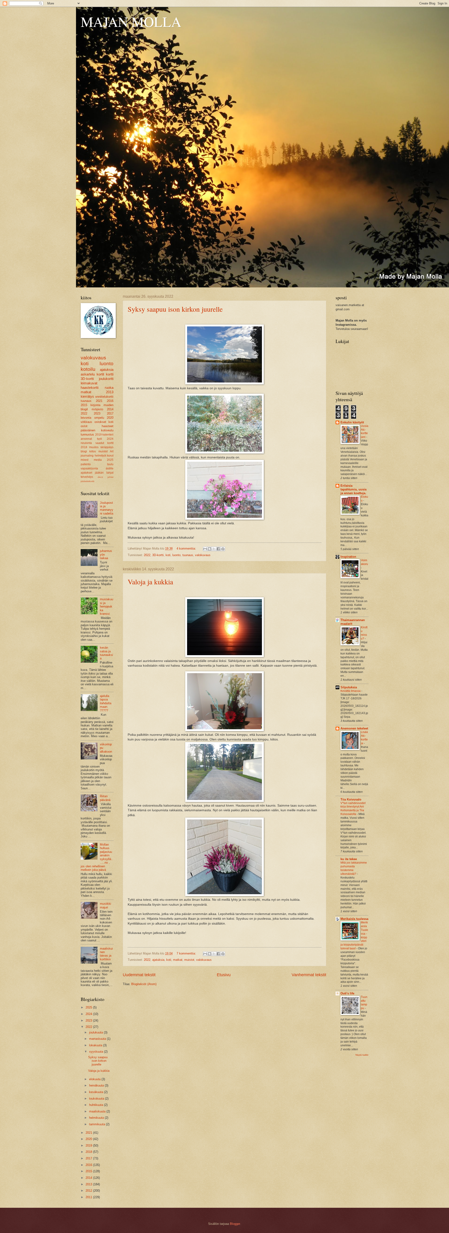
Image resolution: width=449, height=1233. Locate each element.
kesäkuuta (96, 1092)
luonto (176, 555)
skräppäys (106, 447)
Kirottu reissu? (364, 633)
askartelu (88, 374)
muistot (189, 959)
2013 (109, 392)
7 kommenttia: (187, 953)
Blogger (235, 1224)
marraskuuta (98, 1038)
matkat (177, 959)
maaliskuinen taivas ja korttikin (106, 954)
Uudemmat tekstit (139, 974)
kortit (100, 374)
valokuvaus (202, 555)
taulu (110, 464)
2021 (99, 401)
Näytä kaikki (361, 1055)
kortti (109, 374)
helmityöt (100, 455)
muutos (93, 447)
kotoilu (88, 369)
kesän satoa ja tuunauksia (106, 653)
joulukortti (106, 379)
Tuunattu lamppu (364, 1002)
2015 (84, 405)
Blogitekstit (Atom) (143, 984)
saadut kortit (104, 443)
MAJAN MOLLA (131, 21)
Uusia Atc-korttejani (364, 431)
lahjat (109, 472)
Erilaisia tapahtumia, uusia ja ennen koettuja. (353, 489)
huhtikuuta (96, 1105)
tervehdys (87, 476)
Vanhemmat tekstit (309, 974)
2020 (110, 417)
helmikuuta (97, 1117)
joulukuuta (96, 1032)
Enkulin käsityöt (352, 422)
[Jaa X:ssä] (214, 549)
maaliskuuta (97, 1111)
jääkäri (99, 472)
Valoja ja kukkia (150, 581)
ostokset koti (103, 422)
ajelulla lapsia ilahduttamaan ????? (105, 703)
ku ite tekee (348, 859)
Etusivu (224, 974)
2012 (89, 1190)
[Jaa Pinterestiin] (223, 549)
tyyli (99, 438)
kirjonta (95, 405)
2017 (110, 413)
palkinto (86, 464)
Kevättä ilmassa (350, 691)
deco (100, 477)
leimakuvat (89, 383)
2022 (147, 555)
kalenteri (107, 434)
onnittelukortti (104, 396)
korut (110, 455)
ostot (84, 426)
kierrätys (87, 396)
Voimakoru (364, 562)
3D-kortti (158, 555)
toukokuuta (97, 1098)
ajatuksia (158, 959)
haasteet (107, 426)
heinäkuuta (97, 1085)
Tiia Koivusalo (350, 799)
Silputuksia (348, 687)
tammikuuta (97, 1124)
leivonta (86, 417)
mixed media (91, 459)
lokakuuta (96, 1045)
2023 (97, 413)
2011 (89, 1197)
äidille (109, 468)
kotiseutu (107, 430)
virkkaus (86, 422)
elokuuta (95, 1079)
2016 (110, 401)
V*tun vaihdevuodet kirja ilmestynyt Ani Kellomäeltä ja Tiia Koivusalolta (353, 808)
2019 (98, 434)
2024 (110, 438)
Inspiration (348, 556)
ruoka (109, 388)
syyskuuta (96, 1051)
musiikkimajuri (105, 905)
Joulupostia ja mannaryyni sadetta (106, 508)
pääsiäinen (88, 430)
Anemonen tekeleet (354, 728)
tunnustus (87, 434)
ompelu (99, 417)
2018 (84, 447)
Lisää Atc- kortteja (364, 737)
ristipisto (97, 409)
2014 (110, 409)
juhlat (110, 477)
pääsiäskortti (87, 481)
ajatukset (86, 472)
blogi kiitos (88, 451)
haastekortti (89, 388)
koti (168, 555)
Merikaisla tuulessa (354, 919)
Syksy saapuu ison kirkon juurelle (175, 309)
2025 (110, 459)
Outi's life (347, 993)
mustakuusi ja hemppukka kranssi (106, 606)
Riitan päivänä (105, 797)
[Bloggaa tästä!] (209, 549)
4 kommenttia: (187, 548)
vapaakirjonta (89, 468)
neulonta (86, 443)
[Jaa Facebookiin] (218, 549)
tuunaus (187, 555)
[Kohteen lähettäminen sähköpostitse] (205, 549)
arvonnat (86, 438)
